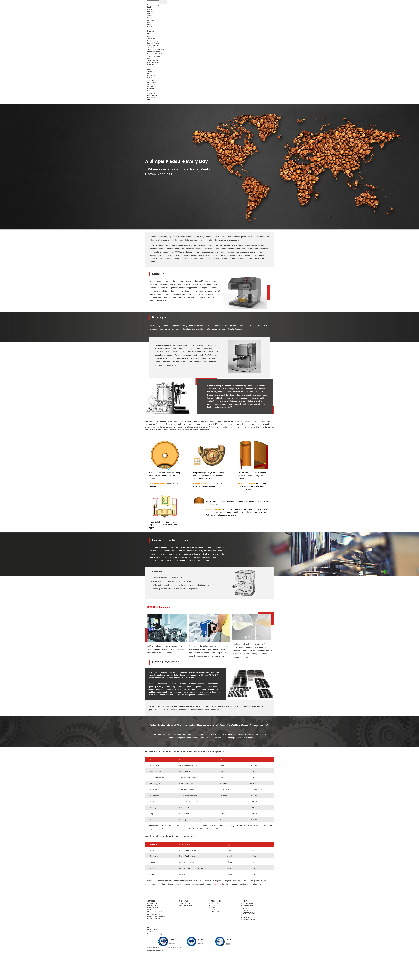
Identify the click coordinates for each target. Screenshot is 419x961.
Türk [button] (148, 29)
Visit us (245, 924)
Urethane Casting (153, 907)
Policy (149, 927)
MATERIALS (151, 58)
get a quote (151, 102)
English (149, 7)
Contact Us (217, 884)
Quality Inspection (153, 918)
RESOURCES (152, 65)
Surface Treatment (153, 914)
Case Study (215, 903)
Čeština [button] (150, 26)
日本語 (149, 16)
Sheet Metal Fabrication (155, 912)
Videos (213, 907)
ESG (244, 915)
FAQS (213, 910)
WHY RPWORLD (249, 913)
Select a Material (185, 903)
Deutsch (150, 9)
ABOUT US (151, 84)
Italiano (149, 13)
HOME (149, 36)
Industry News (248, 905)
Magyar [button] (150, 22)
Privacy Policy (152, 929)
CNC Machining (152, 903)
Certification (247, 917)
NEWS (149, 78)
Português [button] (150, 20)
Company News (248, 903)
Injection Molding (153, 905)
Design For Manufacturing (156, 916)
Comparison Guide (185, 905)
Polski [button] (149, 24)
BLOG (213, 905)
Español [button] (150, 18)
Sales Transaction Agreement (157, 934)
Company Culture (249, 919)
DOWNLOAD (215, 912)
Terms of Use (151, 931)
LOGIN (149, 33)
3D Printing (151, 910)
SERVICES (151, 38)
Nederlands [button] (151, 31)
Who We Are (247, 911)
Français (150, 11)
